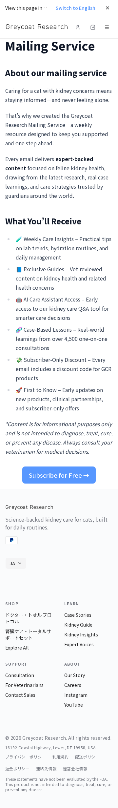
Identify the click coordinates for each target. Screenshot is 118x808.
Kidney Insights (81, 634)
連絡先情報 (46, 768)
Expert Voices (79, 644)
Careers (72, 685)
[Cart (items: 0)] (93, 27)
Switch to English (75, 8)
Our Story (74, 675)
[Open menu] (107, 27)
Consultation (19, 675)
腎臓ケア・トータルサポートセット (28, 634)
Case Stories (77, 614)
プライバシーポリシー (25, 756)
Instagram (76, 695)
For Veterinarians (24, 685)
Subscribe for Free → (59, 475)
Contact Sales (20, 695)
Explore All (17, 647)
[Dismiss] (107, 8)
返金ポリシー (17, 768)
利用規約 (60, 756)
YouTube (73, 704)
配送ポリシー (87, 756)
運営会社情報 (75, 768)
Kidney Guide (78, 624)
